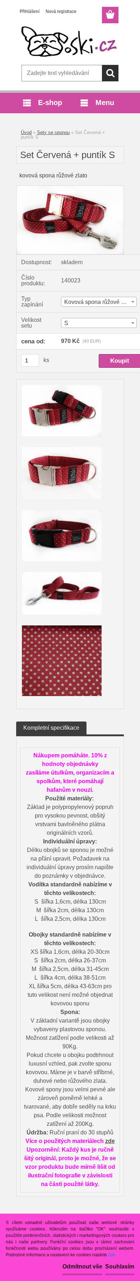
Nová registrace (61, 11)
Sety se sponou (53, 132)
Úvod (26, 132)
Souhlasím (119, 1266)
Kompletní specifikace (51, 728)
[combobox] (99, 302)
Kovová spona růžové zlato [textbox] (98, 302)
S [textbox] (66, 323)
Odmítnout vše (82, 1266)
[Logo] (69, 42)
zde (110, 1141)
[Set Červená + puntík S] (70, 188)
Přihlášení (29, 11)
